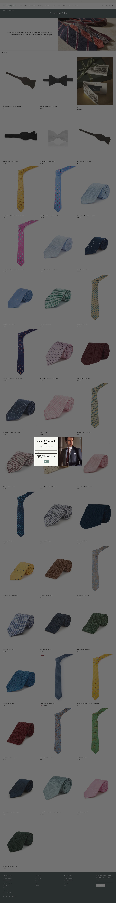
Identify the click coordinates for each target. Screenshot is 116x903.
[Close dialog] (80, 438)
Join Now (46, 461)
